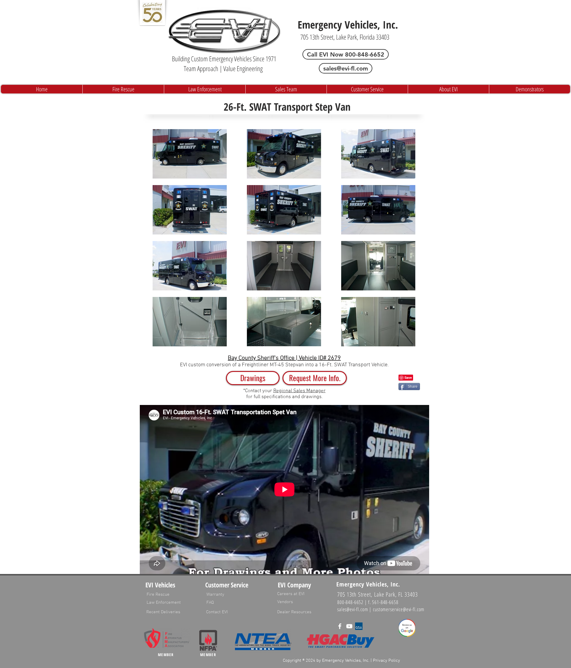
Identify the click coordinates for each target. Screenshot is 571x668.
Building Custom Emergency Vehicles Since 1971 (224, 58)
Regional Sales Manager (299, 391)
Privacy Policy (386, 660)
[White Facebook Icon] (339, 626)
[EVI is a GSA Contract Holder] (359, 626)
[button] (315, 378)
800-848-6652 (350, 602)
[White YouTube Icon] (349, 626)
